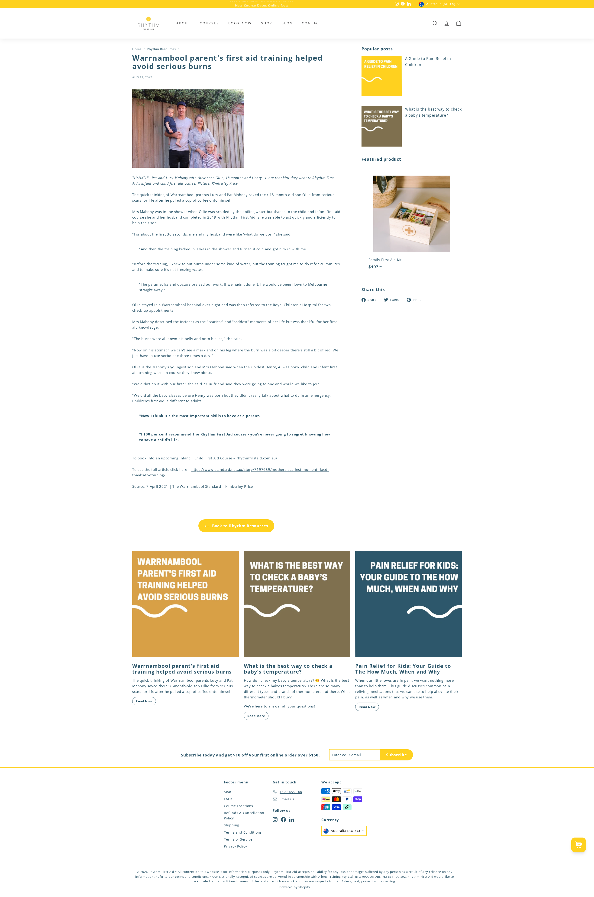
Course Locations (238, 806)
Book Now (240, 23)
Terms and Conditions (243, 832)
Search (230, 791)
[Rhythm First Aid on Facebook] (283, 819)
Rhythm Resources (161, 49)
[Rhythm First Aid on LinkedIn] (291, 819)
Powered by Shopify (294, 887)
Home (137, 49)
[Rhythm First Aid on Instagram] (275, 819)
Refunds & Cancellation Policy (244, 815)
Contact (312, 23)
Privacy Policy (235, 846)
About (183, 23)
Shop (266, 23)
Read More (256, 716)
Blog (287, 23)
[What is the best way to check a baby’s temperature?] (382, 126)
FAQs (228, 799)
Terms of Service (238, 839)
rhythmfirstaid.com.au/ (257, 458)
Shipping (231, 825)
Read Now (144, 701)
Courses (209, 23)
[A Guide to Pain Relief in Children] (382, 76)
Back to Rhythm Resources (239, 525)
